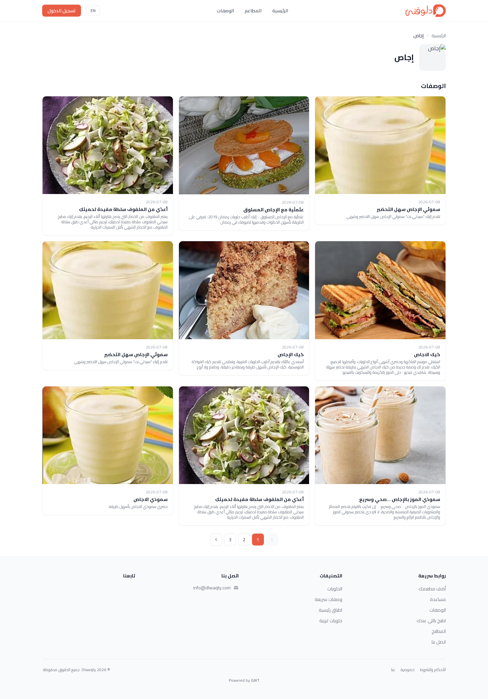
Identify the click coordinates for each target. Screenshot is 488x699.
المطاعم (253, 10)
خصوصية (408, 669)
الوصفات (225, 10)
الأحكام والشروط (433, 669)
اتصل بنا (439, 642)
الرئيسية (280, 10)
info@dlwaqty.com (212, 587)
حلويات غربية (330, 620)
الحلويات (334, 588)
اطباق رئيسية (330, 610)
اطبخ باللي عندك (431, 620)
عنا (393, 669)
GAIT (255, 680)
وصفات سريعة (328, 599)
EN (93, 10)
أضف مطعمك (432, 588)
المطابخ (439, 631)
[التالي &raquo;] (216, 540)
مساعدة (438, 599)
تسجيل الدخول (61, 10)
